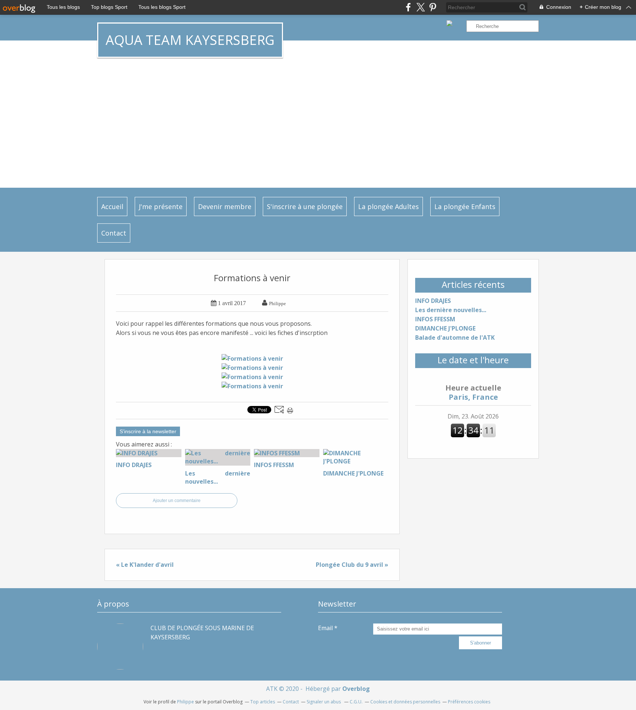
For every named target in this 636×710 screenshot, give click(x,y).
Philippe (185, 702)
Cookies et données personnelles (405, 702)
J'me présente (161, 206)
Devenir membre (224, 206)
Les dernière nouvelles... (450, 310)
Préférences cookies (469, 702)
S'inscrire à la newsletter (148, 431)
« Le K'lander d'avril (145, 565)
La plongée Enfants (464, 206)
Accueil (112, 206)
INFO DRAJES (433, 301)
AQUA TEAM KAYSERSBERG (190, 40)
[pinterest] (432, 7)
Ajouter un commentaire (177, 500)
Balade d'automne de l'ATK (455, 337)
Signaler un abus (324, 702)
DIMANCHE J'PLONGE (445, 328)
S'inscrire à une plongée (305, 206)
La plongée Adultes (388, 206)
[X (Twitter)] (420, 7)
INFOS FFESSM (435, 319)
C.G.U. (356, 702)
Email (325, 628)
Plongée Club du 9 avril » (352, 565)
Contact (113, 233)
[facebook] (408, 7)
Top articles (262, 702)
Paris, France (473, 392)
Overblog (356, 689)
